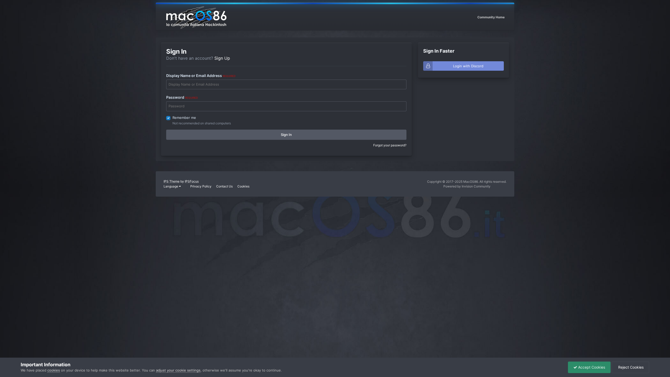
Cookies (243, 186)
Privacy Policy (200, 186)
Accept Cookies (591, 367)
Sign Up (222, 58)
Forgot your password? (389, 145)
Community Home (491, 17)
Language (171, 186)
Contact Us (224, 186)
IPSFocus (192, 181)
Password (182, 97)
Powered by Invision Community (466, 186)
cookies (53, 370)
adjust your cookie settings (178, 370)
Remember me (184, 117)
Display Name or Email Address (201, 75)
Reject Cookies (630, 367)
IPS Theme (172, 181)
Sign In (286, 134)
